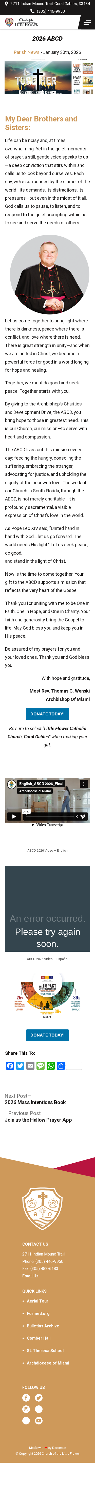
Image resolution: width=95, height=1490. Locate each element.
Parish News (27, 52)
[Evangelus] (26, 1420)
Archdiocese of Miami (48, 1363)
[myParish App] (39, 1409)
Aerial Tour (37, 1301)
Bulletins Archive (43, 1326)
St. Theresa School (45, 1350)
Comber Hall (38, 1338)
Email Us (30, 1276)
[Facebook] (26, 1398)
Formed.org (38, 1313)
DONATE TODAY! (47, 713)
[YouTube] (39, 1420)
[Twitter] (39, 1398)
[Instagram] (26, 1409)
